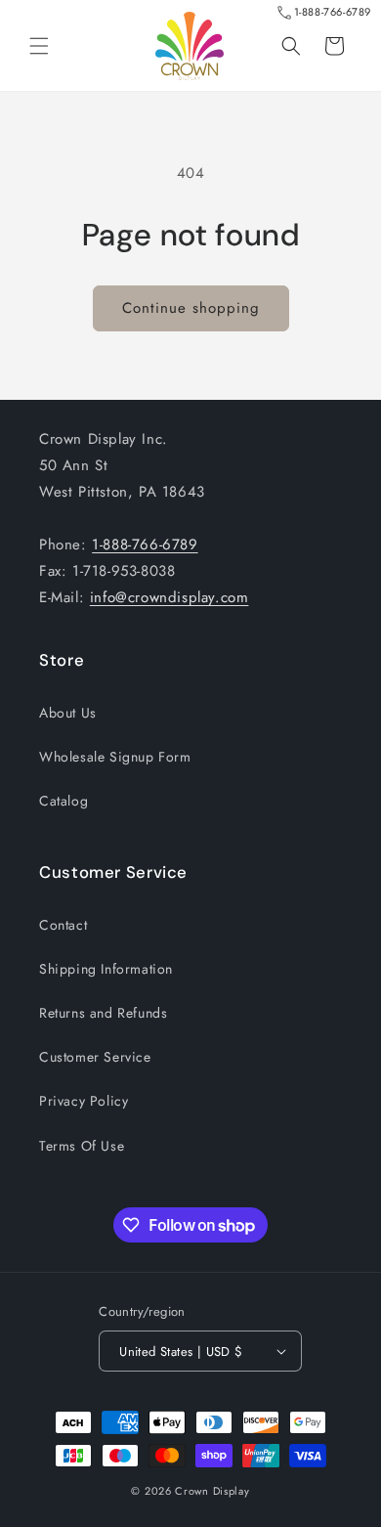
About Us (68, 712)
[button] (39, 45)
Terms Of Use (81, 1146)
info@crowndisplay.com (169, 597)
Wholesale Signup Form (115, 756)
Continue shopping (191, 308)
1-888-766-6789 (332, 12)
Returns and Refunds (103, 1013)
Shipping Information (106, 969)
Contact (63, 925)
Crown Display (212, 1491)
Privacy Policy (83, 1101)
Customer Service (95, 1057)
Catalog (63, 800)
